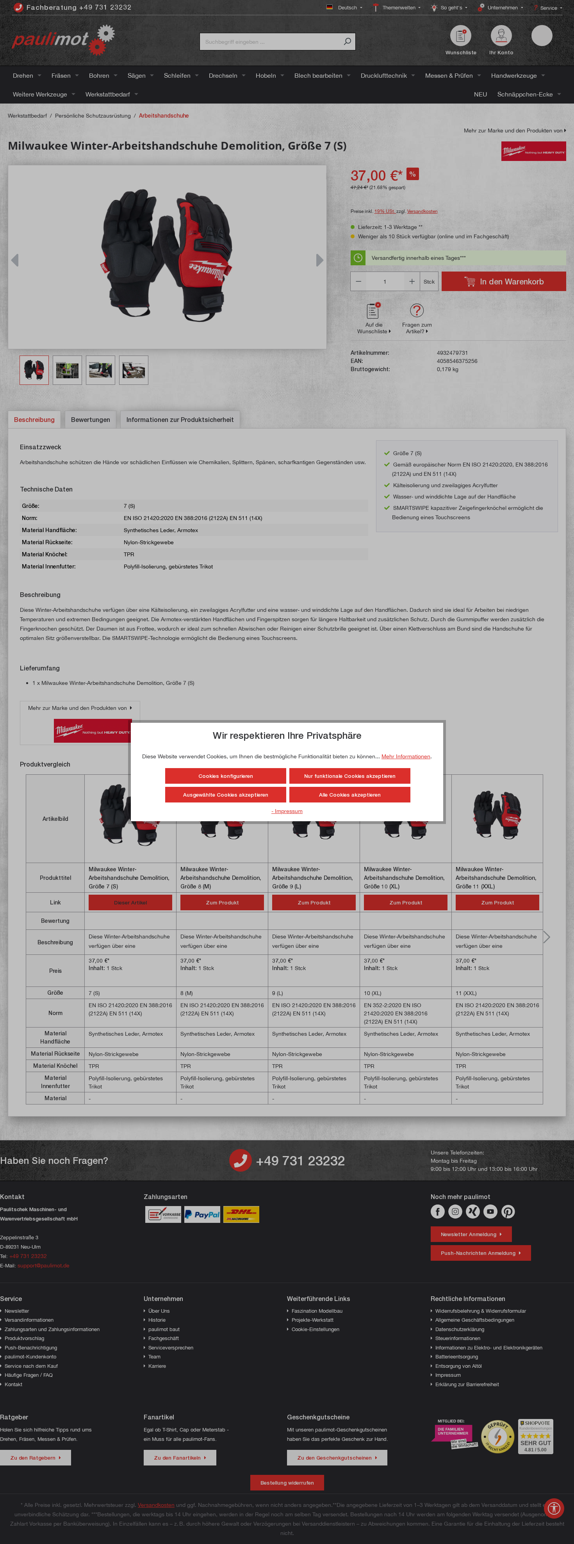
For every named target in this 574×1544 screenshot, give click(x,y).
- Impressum (287, 811)
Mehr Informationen (405, 756)
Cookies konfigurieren (225, 776)
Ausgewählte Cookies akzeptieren (225, 795)
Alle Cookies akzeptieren (350, 795)
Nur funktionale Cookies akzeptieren (350, 776)
